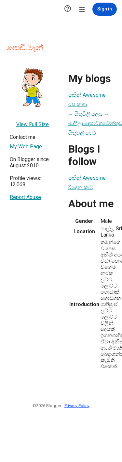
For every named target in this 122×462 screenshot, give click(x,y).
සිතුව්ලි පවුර (82, 133)
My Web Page (26, 146)
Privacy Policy (76, 405)
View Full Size (32, 124)
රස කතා (77, 104)
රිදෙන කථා (80, 187)
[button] (67, 9)
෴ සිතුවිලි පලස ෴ (88, 114)
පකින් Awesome (87, 95)
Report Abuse (25, 197)
